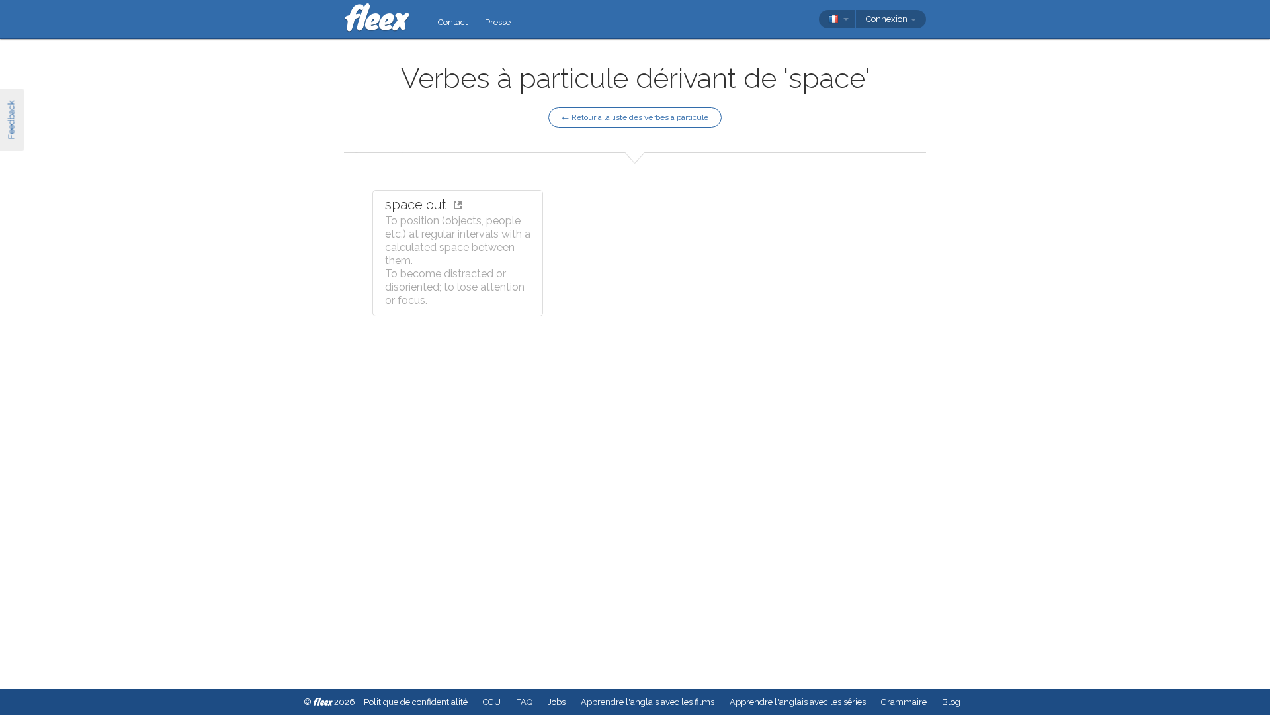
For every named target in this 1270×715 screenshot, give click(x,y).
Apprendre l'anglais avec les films (647, 702)
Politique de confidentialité (416, 702)
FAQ (524, 702)
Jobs (557, 702)
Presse (498, 22)
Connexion (888, 19)
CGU (492, 702)
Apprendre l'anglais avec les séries (798, 702)
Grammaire (904, 702)
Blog (951, 702)
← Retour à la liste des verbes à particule (635, 117)
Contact (453, 22)
